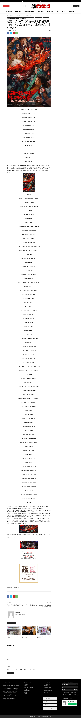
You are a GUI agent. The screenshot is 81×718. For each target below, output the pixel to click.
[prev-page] (7, 640)
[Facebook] (8, 33)
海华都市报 (9, 30)
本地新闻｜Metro (19, 15)
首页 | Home (17, 18)
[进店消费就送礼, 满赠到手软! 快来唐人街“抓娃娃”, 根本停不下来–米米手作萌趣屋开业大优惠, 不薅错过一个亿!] (44, 630)
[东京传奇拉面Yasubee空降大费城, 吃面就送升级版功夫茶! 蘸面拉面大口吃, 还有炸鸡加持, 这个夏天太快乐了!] (14, 630)
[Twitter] (11, 33)
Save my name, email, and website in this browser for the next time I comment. (24, 669)
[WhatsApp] (16, 33)
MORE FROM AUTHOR (21, 622)
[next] (25, 6)
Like (76, 684)
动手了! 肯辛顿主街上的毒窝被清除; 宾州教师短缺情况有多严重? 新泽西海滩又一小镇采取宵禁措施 (17, 605)
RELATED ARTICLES (11, 622)
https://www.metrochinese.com (21, 614)
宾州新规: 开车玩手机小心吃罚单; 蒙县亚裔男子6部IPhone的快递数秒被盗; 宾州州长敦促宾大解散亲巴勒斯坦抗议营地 (40, 605)
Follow (75, 687)
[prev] (22, 6)
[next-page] (9, 640)
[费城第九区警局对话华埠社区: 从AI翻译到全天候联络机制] (29, 630)
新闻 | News (12, 15)
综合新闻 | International (10, 18)
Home (8, 15)
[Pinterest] (14, 33)
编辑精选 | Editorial (23, 18)
